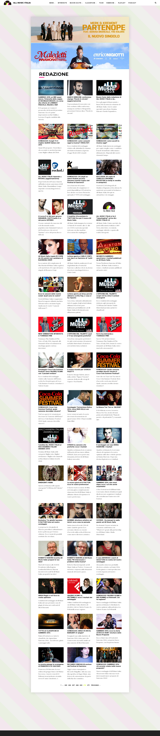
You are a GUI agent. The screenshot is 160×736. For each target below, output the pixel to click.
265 (66, 685)
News (51, 3)
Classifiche (90, 3)
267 (73, 685)
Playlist (121, 3)
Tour (101, 3)
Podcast (132, 3)
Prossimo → (96, 685)
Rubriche (110, 3)
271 (88, 685)
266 (69, 685)
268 (77, 685)
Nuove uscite (75, 3)
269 (81, 685)
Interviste (62, 3)
